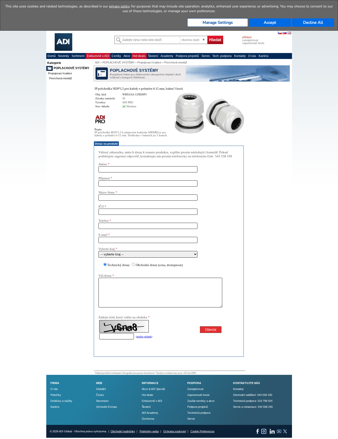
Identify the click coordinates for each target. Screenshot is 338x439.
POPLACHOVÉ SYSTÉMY (71, 68)
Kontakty (240, 56)
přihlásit (246, 37)
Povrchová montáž (60, 78)
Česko (100, 394)
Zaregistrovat (195, 388)
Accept (270, 22)
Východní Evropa (106, 406)
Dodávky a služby (61, 400)
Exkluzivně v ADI (98, 56)
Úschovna (148, 418)
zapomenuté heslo (253, 43)
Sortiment (78, 56)
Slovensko (102, 400)
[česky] (280, 33)
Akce (126, 56)
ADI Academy (150, 412)
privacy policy (119, 6)
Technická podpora (198, 412)
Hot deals (139, 56)
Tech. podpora (222, 56)
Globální (101, 388)
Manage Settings (218, 22)
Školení (153, 56)
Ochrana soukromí (174, 431)
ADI (97, 62)
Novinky (63, 56)
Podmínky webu (149, 431)
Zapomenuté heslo (198, 394)
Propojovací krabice (60, 73)
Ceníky (116, 56)
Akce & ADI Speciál (153, 388)
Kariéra (263, 56)
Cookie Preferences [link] (203, 431)
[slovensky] (285, 33)
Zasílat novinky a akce (201, 400)
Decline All (313, 22)
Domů (52, 56)
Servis (205, 56)
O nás (252, 56)
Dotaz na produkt (106, 143)
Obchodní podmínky (123, 431)
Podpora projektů (187, 56)
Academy (167, 56)
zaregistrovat (250, 40)
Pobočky (55, 394)
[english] (289, 33)
